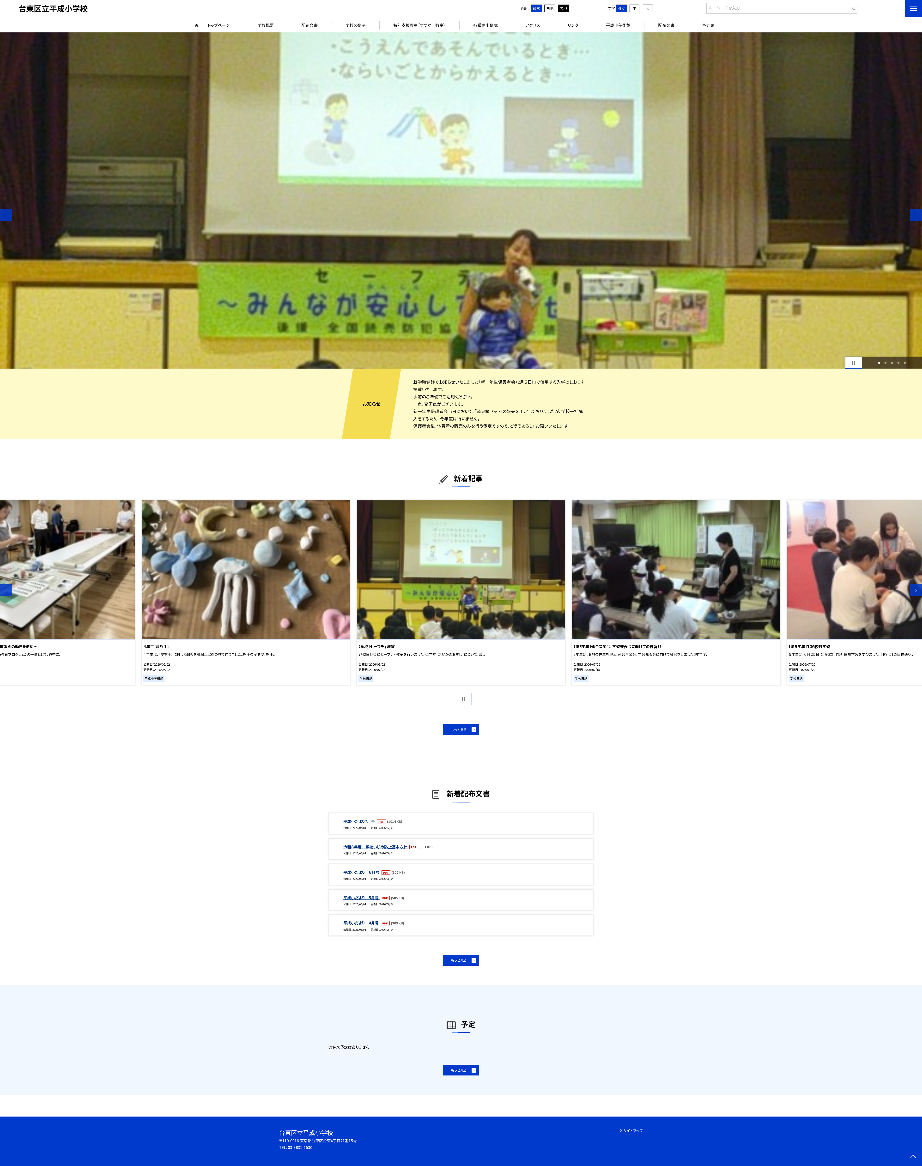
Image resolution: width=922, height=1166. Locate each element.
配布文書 (309, 25)
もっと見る (459, 729)
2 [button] (886, 363)
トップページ (219, 25)
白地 (549, 8)
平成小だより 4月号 (361, 923)
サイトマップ (633, 1130)
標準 (621, 8)
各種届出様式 (485, 25)
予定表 (708, 25)
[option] (247, 592)
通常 (536, 8)
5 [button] (905, 363)
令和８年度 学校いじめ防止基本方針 (375, 847)
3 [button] (892, 363)
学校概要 (265, 25)
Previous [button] (6, 215)
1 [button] (879, 363)
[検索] (853, 7)
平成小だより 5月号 (361, 897)
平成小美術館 (618, 25)
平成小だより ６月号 (361, 872)
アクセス (532, 25)
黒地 (563, 8)
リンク (573, 25)
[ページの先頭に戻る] (913, 1157)
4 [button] (898, 363)
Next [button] (916, 215)
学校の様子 (356, 25)
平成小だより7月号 (359, 821)
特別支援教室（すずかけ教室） (419, 25)
